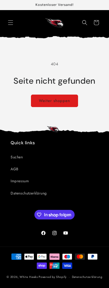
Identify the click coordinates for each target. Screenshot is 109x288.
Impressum (20, 181)
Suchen (17, 157)
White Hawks (29, 277)
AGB (15, 169)
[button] (10, 22)
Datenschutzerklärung (29, 193)
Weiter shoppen (54, 101)
